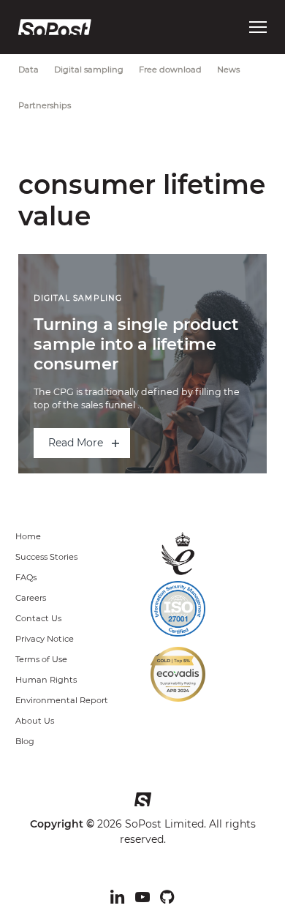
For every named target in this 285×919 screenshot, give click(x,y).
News (228, 69)
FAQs (26, 577)
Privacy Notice (44, 639)
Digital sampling (88, 69)
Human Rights (46, 680)
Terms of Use (41, 659)
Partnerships (44, 105)
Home (28, 536)
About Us (34, 721)
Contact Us (38, 618)
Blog (24, 741)
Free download (170, 69)
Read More (75, 442)
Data (28, 69)
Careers (30, 598)
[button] (258, 27)
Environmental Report (61, 700)
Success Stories (46, 557)
